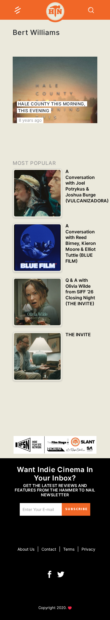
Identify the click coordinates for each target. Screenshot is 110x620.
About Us (25, 549)
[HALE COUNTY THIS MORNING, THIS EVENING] (55, 90)
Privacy (88, 549)
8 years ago (30, 120)
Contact (48, 549)
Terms (68, 549)
